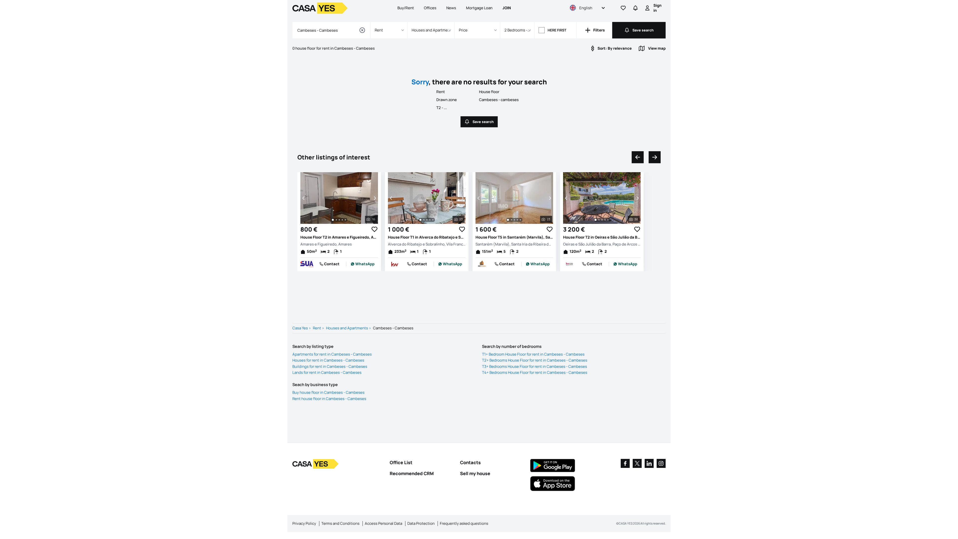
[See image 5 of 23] (432, 219)
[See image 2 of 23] (423, 219)
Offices (430, 7)
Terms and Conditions (340, 523)
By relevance (615, 48)
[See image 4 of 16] (342, 219)
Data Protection (421, 523)
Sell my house (475, 473)
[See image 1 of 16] (333, 220)
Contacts (470, 462)
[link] (362, 264)
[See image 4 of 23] (429, 219)
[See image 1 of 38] (596, 220)
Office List (401, 462)
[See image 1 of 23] (420, 220)
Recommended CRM (412, 473)
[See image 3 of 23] (426, 219)
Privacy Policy (304, 523)
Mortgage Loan (479, 7)
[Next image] (374, 198)
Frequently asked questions (464, 523)
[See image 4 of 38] (604, 219)
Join (506, 7)
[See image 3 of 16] (339, 219)
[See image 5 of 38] (607, 219)
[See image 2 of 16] (336, 219)
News (451, 7)
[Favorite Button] (374, 229)
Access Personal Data (383, 523)
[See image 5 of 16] (345, 219)
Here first (557, 30)
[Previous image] (303, 198)
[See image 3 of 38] (601, 219)
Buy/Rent (405, 7)
